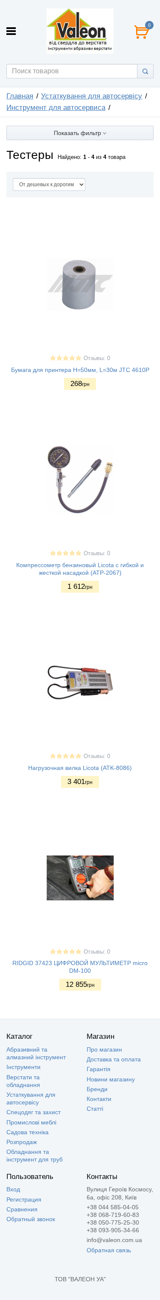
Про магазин (104, 1049)
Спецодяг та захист (33, 1112)
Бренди (97, 1089)
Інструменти (23, 1067)
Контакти (99, 1098)
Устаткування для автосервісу (91, 96)
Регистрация (23, 1199)
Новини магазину (111, 1079)
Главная (19, 96)
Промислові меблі (31, 1122)
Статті (95, 1108)
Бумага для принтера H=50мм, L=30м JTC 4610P (80, 369)
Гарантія (99, 1069)
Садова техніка (27, 1132)
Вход (13, 1189)
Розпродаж (21, 1142)
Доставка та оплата (114, 1059)
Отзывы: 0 (97, 358)
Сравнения (22, 1209)
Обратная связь (109, 1250)
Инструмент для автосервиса (55, 108)
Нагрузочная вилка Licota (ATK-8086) (80, 767)
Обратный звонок (30, 1219)
